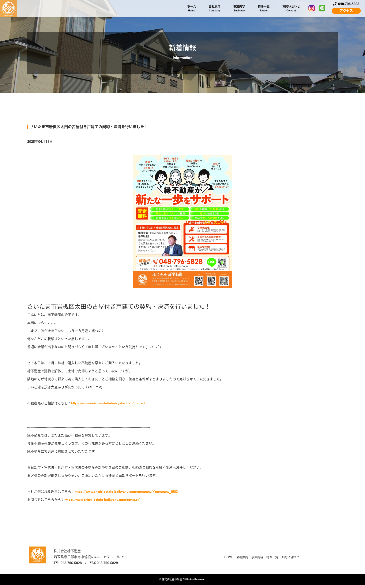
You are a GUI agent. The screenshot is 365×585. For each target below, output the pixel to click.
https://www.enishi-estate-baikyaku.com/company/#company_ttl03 (126, 492)
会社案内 (215, 8)
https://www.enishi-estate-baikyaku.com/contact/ (102, 500)
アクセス (346, 11)
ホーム (191, 8)
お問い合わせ (291, 8)
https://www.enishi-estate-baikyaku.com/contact (108, 403)
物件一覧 (264, 8)
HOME (228, 557)
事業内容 (239, 8)
